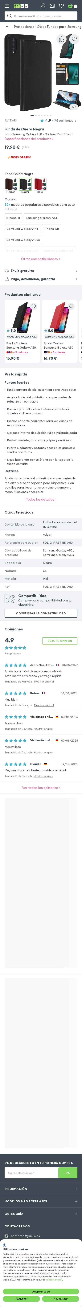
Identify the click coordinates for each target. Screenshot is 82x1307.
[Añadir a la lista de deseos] (74, 39)
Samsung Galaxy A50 (22, 250)
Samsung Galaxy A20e (23, 240)
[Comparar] (61, 39)
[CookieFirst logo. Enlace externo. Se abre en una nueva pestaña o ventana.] (4, 1245)
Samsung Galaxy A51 (41, 218)
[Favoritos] (61, 6)
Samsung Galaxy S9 (59, 250)
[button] (22, 325)
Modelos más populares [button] (26, 1201)
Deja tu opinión (60, 641)
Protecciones (24, 27)
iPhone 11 (13, 218)
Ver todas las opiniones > (41, 788)
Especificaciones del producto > (29, 139)
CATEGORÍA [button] (14, 1214)
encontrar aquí (54, 1279)
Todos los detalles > (41, 499)
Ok (68, 1172)
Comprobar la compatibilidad (41, 613)
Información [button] (16, 1189)
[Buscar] (9, 16)
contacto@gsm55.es (25, 1236)
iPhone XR (51, 229)
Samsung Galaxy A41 (22, 229)
